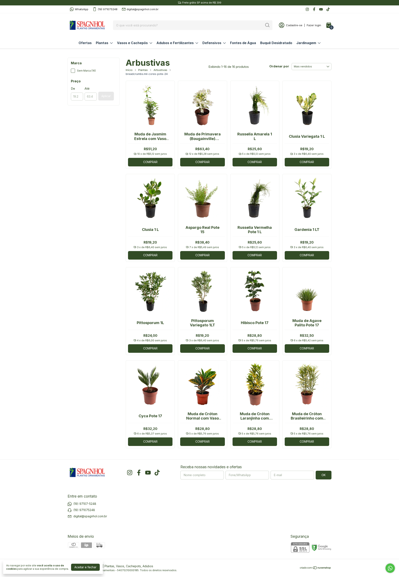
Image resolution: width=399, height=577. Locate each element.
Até (87, 88)
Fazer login (314, 25)
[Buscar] (267, 25)
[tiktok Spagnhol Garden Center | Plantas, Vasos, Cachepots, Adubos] (328, 9)
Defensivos (211, 43)
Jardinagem (306, 43)
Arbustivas (160, 70)
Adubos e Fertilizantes (175, 43)
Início (129, 70)
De (73, 88)
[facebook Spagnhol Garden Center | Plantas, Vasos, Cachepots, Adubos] (314, 9)
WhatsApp (81, 9)
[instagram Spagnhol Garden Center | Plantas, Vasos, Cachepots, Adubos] (307, 9)
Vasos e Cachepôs (132, 43)
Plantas (102, 43)
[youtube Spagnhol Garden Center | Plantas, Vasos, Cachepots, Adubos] (321, 9)
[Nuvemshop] (315, 568)
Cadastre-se (294, 25)
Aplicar (106, 96)
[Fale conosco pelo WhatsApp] (390, 568)
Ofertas (85, 43)
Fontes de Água (243, 43)
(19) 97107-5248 (84, 503)
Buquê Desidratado (276, 43)
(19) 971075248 (107, 9)
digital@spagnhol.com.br (143, 9)
